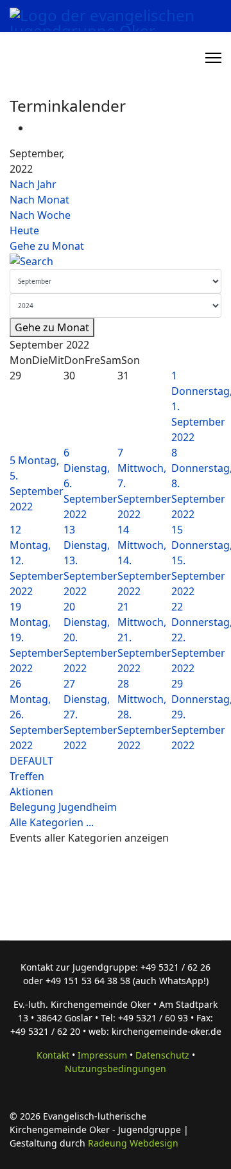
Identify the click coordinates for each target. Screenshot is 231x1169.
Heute (24, 230)
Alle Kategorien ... (52, 822)
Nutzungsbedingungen (115, 1068)
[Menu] (213, 58)
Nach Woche (40, 215)
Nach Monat (39, 200)
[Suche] (115, 261)
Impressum (102, 1055)
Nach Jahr (33, 184)
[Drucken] (34, 128)
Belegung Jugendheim (63, 807)
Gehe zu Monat (47, 246)
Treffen (27, 776)
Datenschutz (162, 1055)
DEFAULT (31, 761)
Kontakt (53, 1055)
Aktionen (31, 791)
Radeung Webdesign (133, 1143)
